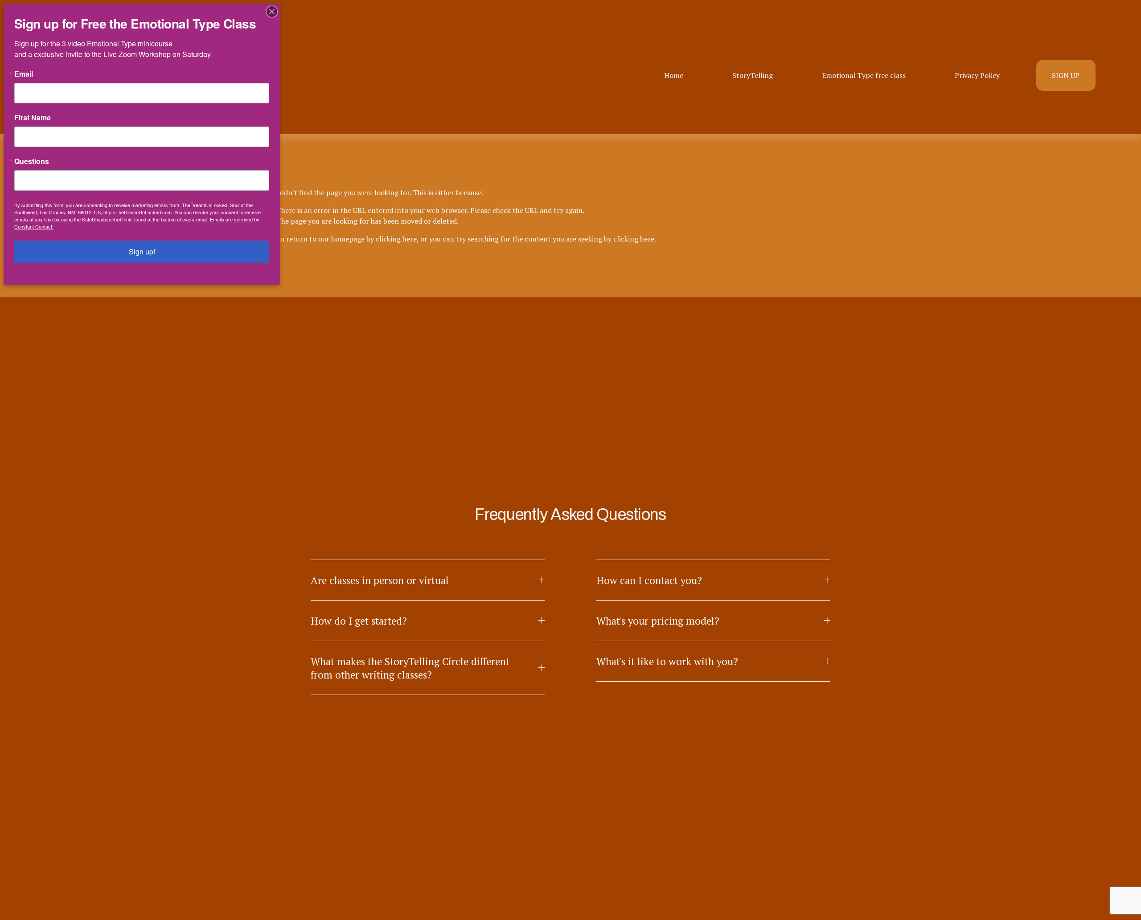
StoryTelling (752, 75)
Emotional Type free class (864, 75)
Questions (31, 161)
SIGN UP (1065, 75)
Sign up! (142, 251)
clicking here (396, 239)
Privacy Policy (977, 75)
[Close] (272, 11)
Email (23, 74)
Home (673, 75)
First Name (32, 117)
